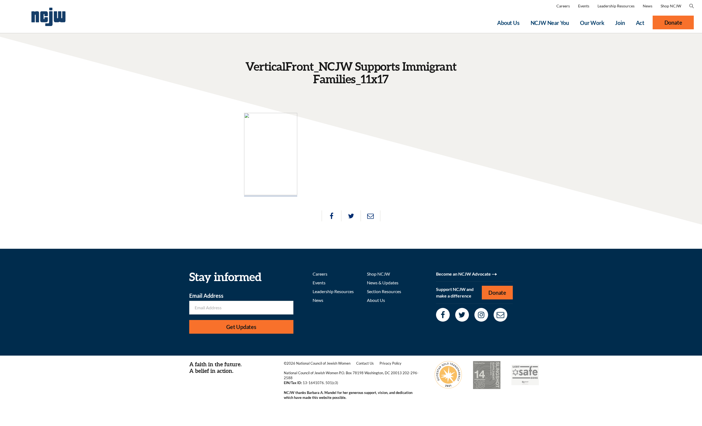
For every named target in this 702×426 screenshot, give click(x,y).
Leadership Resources (616, 6)
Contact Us (365, 363)
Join (620, 22)
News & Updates (382, 282)
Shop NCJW (671, 6)
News (647, 6)
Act (640, 22)
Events (583, 6)
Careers (563, 6)
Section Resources (384, 291)
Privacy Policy (390, 363)
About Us (508, 22)
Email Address (206, 295)
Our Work (592, 22)
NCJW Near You (550, 22)
